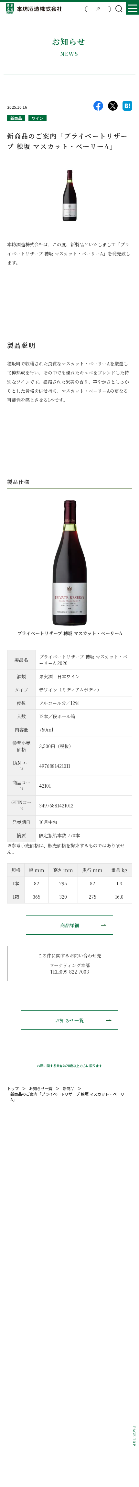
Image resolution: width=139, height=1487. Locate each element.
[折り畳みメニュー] (132, 8)
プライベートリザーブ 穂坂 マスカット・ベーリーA (69, 633)
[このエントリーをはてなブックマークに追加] (127, 107)
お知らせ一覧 (69, 1020)
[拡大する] (124, 508)
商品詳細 (69, 925)
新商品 (16, 118)
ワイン (37, 118)
